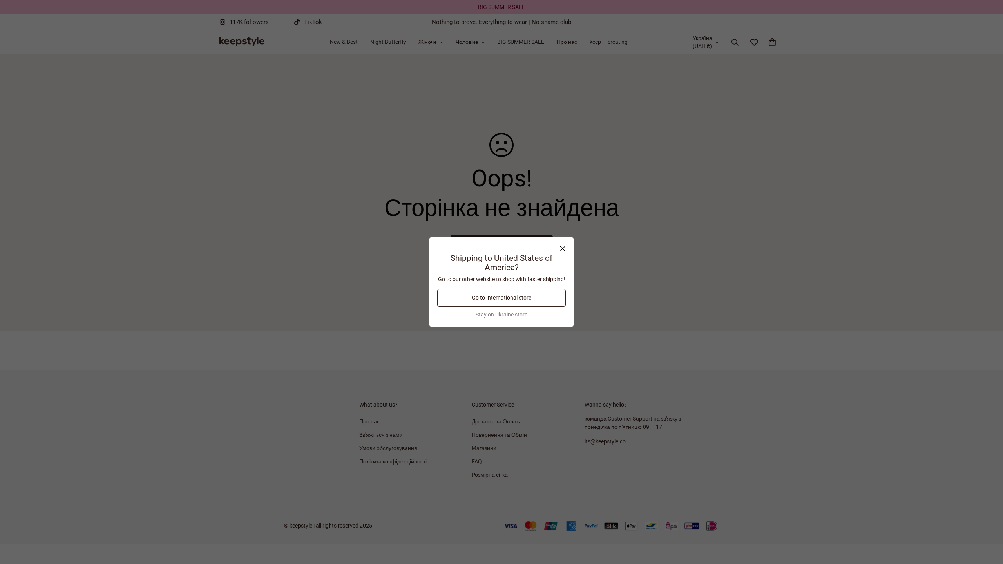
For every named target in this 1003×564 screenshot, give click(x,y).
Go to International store (501, 298)
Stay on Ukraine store (501, 314)
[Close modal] (562, 248)
